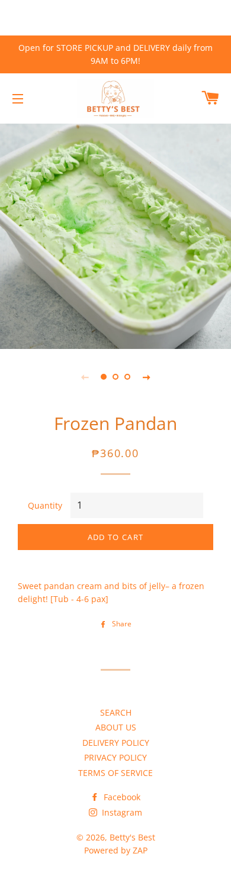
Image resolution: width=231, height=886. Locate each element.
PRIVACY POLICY (115, 757)
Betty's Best (132, 837)
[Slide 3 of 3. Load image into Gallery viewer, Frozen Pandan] (127, 377)
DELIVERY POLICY (115, 742)
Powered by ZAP (115, 850)
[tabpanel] (115, 235)
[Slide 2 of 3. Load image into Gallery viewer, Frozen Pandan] (115, 377)
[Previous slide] (85, 377)
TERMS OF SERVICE (115, 772)
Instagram (121, 812)
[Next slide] (146, 377)
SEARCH (115, 712)
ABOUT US (115, 727)
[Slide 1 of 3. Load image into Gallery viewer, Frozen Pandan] (104, 377)
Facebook (120, 797)
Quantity (45, 505)
